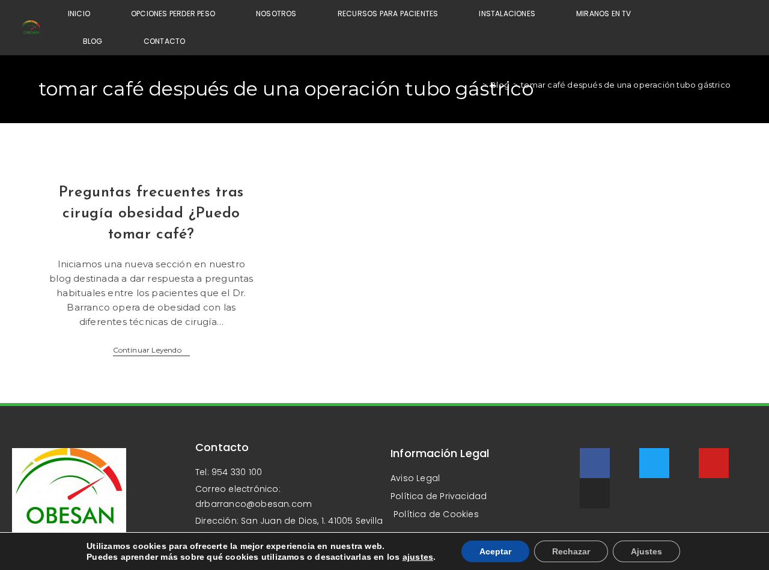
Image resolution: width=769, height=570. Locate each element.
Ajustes (646, 551)
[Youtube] (714, 463)
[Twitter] (654, 463)
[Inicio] (476, 84)
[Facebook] (595, 463)
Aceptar (495, 551)
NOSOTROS (276, 13)
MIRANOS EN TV (603, 13)
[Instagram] (595, 493)
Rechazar (571, 551)
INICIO (79, 13)
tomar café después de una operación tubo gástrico (626, 84)
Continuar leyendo (151, 350)
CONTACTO (165, 41)
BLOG (93, 41)
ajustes (418, 557)
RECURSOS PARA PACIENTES (388, 13)
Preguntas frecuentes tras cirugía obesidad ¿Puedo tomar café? (151, 213)
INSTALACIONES (507, 13)
